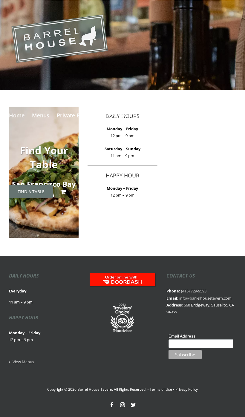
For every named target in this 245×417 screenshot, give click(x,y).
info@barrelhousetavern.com (205, 298)
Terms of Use (161, 389)
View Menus (23, 361)
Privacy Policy (186, 389)
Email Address (182, 336)
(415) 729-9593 (193, 291)
